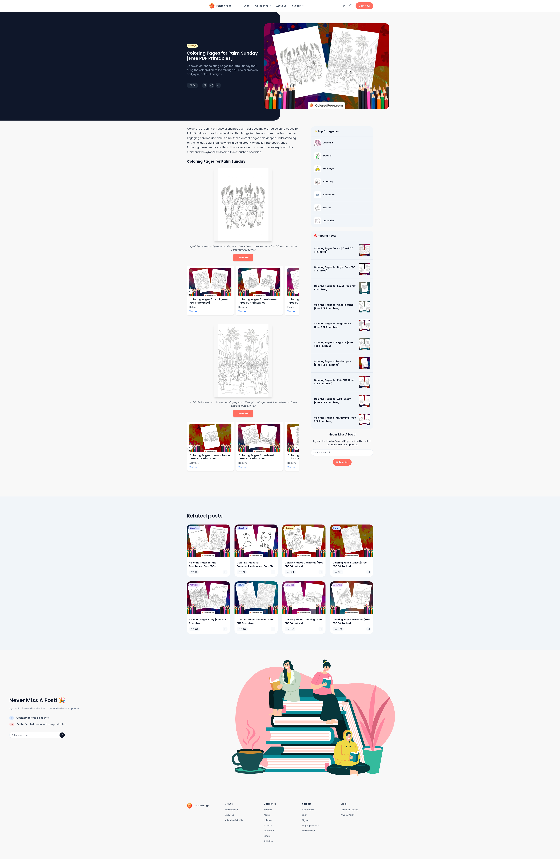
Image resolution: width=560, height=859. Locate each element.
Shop (246, 5)
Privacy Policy (347, 814)
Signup (305, 820)
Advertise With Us (234, 820)
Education (194, 528)
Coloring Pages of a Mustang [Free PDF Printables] (335, 419)
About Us (281, 5)
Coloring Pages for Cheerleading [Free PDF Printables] (333, 306)
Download (243, 257)
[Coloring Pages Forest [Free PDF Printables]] (364, 250)
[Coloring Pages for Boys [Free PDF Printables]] (364, 269)
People (267, 814)
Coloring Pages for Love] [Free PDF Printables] (335, 287)
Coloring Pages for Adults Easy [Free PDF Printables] (332, 400)
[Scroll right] (296, 291)
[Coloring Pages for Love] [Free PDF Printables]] (364, 288)
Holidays (192, 46)
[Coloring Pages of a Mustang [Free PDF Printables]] (364, 419)
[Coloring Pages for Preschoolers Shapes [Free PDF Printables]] (256, 541)
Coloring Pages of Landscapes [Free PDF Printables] (332, 363)
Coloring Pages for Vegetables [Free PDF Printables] (332, 325)
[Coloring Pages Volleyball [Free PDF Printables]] (351, 597)
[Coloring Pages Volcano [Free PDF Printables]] (256, 597)
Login (304, 814)
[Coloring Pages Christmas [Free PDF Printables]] (304, 541)
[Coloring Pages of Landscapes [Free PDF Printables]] (364, 363)
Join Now (364, 5)
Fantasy (268, 825)
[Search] (350, 5)
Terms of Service (349, 809)
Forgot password (310, 825)
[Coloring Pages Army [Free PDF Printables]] (208, 597)
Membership (231, 809)
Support (296, 5)
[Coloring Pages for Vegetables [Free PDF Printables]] (364, 325)
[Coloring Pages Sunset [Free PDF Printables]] (351, 541)
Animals (268, 809)
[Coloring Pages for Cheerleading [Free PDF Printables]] (364, 306)
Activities (194, 585)
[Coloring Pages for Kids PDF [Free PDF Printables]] (364, 382)
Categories (261, 5)
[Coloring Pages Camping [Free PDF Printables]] (304, 597)
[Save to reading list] (204, 85)
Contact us (308, 809)
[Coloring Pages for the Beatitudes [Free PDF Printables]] (208, 541)
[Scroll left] (190, 291)
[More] (211, 85)
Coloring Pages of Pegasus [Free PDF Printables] (333, 344)
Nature (336, 528)
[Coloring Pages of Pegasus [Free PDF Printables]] (364, 344)
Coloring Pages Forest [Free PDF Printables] (333, 250)
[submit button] (62, 735)
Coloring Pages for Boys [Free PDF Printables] (334, 268)
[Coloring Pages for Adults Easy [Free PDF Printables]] (364, 401)
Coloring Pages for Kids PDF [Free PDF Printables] (334, 381)
